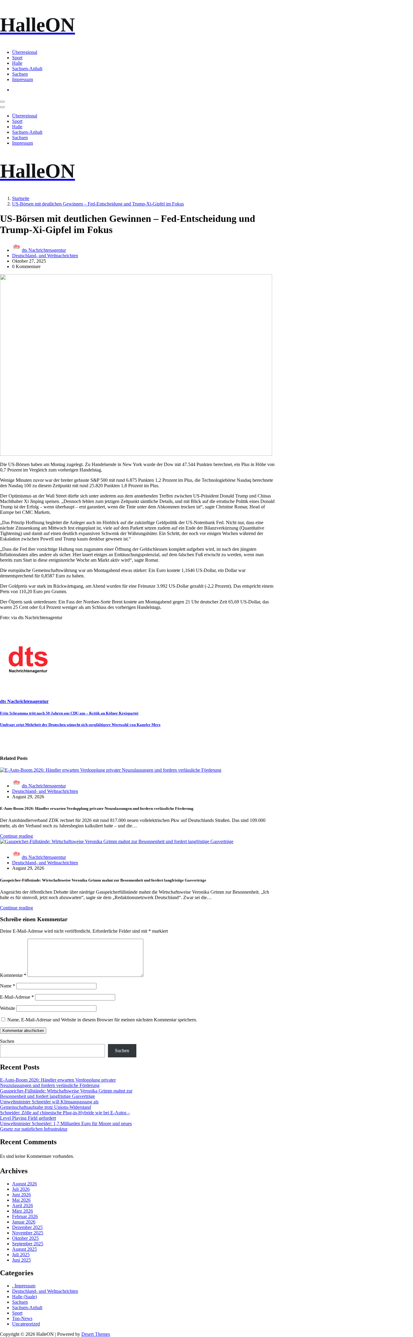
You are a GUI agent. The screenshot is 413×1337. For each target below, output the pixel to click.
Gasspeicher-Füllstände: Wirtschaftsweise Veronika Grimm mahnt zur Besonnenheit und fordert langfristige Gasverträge (66, 1093)
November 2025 (27, 1232)
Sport (17, 57)
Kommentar (13, 975)
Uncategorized (26, 1323)
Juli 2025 (21, 1254)
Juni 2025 (21, 1260)
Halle (17, 63)
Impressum (22, 79)
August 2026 (24, 1183)
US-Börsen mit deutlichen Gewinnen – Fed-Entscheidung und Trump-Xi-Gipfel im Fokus (98, 203)
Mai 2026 (21, 1200)
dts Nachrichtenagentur (44, 250)
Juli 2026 (21, 1189)
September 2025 (27, 1243)
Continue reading (16, 836)
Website (7, 1008)
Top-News (22, 1318)
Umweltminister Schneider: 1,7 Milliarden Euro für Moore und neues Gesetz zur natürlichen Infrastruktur (66, 1126)
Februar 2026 (25, 1216)
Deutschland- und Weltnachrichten (45, 255)
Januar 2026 (23, 1221)
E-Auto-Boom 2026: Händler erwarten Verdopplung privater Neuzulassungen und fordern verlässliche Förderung (58, 1082)
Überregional (24, 52)
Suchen (7, 1041)
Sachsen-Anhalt (27, 68)
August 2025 (24, 1249)
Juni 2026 (21, 1194)
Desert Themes (95, 1334)
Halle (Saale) (24, 1296)
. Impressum (23, 1285)
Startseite (20, 198)
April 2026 (22, 1205)
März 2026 (22, 1211)
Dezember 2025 (27, 1227)
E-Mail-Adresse (17, 997)
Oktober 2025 (25, 1238)
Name (7, 985)
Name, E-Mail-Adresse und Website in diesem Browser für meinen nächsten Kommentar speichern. (102, 1019)
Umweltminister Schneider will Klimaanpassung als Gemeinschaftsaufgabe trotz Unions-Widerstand (49, 1104)
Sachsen (20, 74)
